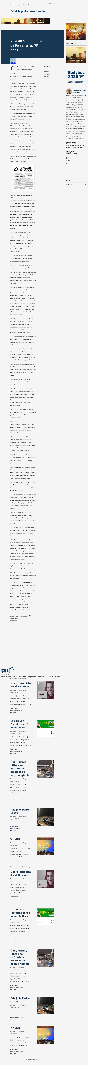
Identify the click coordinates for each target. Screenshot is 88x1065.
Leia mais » (13, 712)
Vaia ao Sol (46, 76)
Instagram (19, 4)
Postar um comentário (16, 710)
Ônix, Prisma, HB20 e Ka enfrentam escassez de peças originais (19, 768)
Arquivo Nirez (47, 74)
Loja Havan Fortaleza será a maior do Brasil (20, 724)
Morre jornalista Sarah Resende (20, 684)
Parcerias (30, 4)
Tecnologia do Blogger (33, 1059)
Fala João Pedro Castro (20, 811)
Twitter (24, 4)
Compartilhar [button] (47, 66)
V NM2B (15, 839)
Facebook (12, 4)
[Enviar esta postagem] (30, 616)
